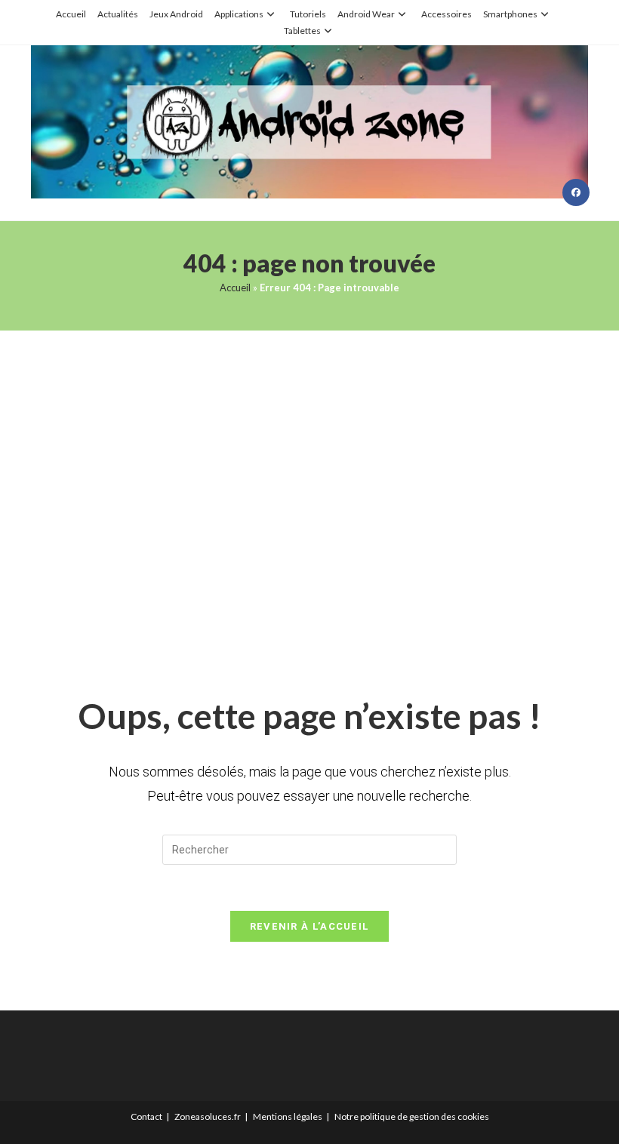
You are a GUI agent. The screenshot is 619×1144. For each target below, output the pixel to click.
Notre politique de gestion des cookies (411, 1116)
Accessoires (446, 14)
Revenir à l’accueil (310, 926)
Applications (238, 14)
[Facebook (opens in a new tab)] (576, 192)
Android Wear (366, 14)
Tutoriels (308, 14)
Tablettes (302, 30)
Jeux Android (176, 14)
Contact (146, 1116)
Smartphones (510, 14)
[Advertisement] (309, 492)
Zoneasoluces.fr (207, 1116)
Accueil (71, 14)
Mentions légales (287, 1116)
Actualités (117, 14)
